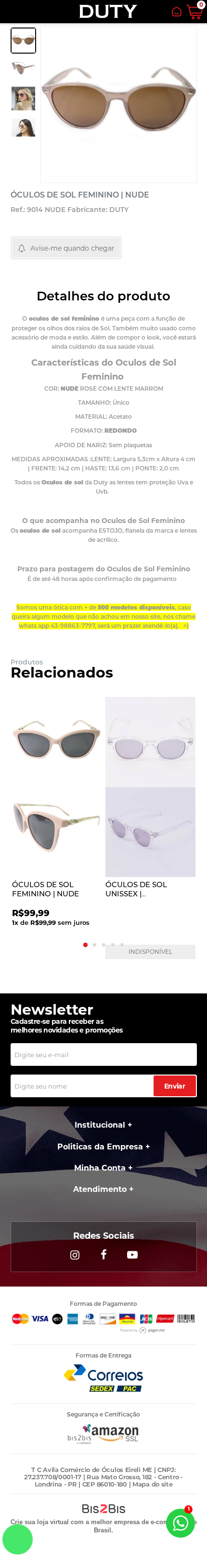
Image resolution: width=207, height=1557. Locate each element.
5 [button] (122, 945)
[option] (23, 40)
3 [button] (104, 945)
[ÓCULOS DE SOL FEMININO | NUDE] (57, 787)
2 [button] (94, 945)
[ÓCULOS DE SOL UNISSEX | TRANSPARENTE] (150, 787)
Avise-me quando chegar (72, 248)
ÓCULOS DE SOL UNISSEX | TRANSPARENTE (136, 894)
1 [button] (85, 945)
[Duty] (108, 11)
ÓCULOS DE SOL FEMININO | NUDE (45, 889)
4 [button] (113, 945)
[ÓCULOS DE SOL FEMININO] (23, 40)
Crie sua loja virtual (40, 1522)
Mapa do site (152, 1484)
